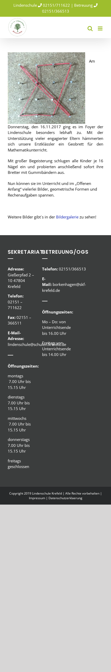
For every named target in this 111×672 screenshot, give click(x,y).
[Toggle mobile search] (90, 28)
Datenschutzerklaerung (65, 498)
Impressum (37, 498)
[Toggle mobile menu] (100, 28)
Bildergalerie (67, 216)
